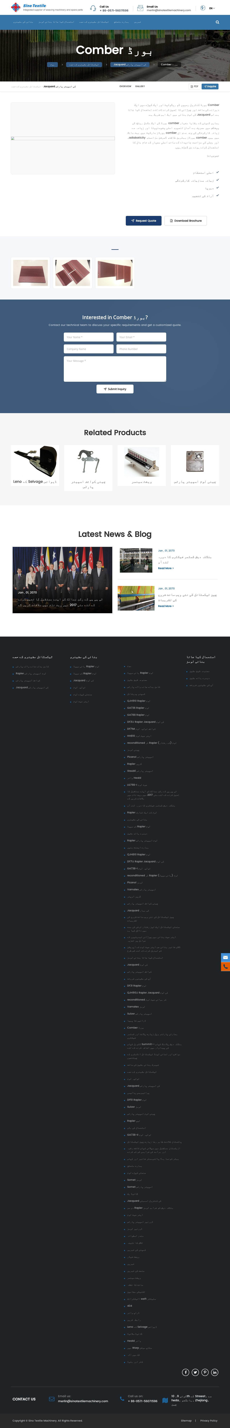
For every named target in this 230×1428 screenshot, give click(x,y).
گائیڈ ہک (132, 1194)
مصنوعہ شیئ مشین (137, 680)
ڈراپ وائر (133, 1313)
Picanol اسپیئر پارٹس (140, 757)
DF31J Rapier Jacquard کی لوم (145, 722)
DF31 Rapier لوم (136, 986)
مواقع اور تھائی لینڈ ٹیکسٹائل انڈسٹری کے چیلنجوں (153, 1056)
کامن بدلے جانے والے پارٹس (32, 666)
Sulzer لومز (134, 1107)
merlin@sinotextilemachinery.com (169, 10)
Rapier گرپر (134, 764)
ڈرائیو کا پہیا (136, 1021)
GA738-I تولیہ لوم (139, 868)
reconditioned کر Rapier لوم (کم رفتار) (152, 743)
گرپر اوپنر (134, 896)
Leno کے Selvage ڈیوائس (35, 481)
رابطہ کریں (134, 1320)
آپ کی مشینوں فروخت (139, 979)
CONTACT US (24, 1399)
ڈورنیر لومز (134, 1229)
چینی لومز (133, 750)
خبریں (137, 22)
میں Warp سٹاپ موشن (139, 1348)
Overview (125, 86)
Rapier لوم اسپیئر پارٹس (31, 673)
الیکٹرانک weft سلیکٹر (141, 1299)
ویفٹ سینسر (142, 481)
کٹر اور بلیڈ (135, 1362)
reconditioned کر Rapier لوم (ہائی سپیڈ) (152, 875)
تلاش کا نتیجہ (135, 1243)
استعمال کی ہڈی (136, 1128)
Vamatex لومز (136, 1007)
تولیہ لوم (79, 687)
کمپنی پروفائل (136, 694)
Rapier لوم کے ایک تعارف (142, 812)
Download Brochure (188, 221)
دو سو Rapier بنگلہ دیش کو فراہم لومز (150, 1208)
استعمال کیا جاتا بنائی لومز (56, 22)
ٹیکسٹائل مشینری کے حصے (94, 22)
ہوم (52, 64)
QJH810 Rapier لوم (138, 854)
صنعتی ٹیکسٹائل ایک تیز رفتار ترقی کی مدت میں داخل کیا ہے (153, 928)
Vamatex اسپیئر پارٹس (141, 889)
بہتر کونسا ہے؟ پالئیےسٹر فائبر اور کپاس (153, 1159)
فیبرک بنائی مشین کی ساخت (143, 1065)
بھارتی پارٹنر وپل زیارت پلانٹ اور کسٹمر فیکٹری (152, 1036)
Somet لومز (134, 1180)
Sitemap (186, 1421)
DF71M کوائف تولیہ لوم (141, 729)
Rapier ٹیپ (133, 1121)
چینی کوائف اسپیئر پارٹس (88, 484)
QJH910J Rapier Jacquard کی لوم (147, 993)
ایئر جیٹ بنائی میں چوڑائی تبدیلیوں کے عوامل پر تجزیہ (151, 939)
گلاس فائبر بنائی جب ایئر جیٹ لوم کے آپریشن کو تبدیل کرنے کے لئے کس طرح (153, 949)
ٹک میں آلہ (133, 1355)
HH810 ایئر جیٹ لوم (139, 736)
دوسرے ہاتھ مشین (137, 833)
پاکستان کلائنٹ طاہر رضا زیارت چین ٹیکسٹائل (154, 1142)
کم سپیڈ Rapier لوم (84, 673)
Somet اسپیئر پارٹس (140, 1187)
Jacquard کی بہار (138, 910)
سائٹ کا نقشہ (135, 1285)
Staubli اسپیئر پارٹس (140, 771)
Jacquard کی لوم (83, 680)
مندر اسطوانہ (135, 1236)
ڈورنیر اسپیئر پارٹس (140, 1222)
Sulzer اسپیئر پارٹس (139, 1014)
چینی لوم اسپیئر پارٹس (195, 481)
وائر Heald (134, 778)
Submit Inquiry (117, 389)
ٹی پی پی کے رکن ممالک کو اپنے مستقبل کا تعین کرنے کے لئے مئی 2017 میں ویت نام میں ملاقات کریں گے (60, 602)
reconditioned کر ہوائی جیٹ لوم (146, 1000)
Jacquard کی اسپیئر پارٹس (130, 64)
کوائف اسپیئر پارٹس (28, 680)
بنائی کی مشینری (23, 22)
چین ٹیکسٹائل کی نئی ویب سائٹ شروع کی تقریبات (187, 597)
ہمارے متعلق (121, 22)
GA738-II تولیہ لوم (139, 1135)
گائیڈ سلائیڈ (134, 1334)
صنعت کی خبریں (135, 1271)
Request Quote (146, 221)
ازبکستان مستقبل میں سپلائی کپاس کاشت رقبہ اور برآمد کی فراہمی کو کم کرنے (153, 1150)
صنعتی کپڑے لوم (82, 694)
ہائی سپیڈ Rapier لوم (86, 666)
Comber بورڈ (169, 64)
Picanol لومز (135, 882)
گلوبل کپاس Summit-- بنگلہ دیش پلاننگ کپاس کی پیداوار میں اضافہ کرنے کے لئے (154, 1046)
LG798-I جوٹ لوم (137, 785)
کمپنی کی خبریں (136, 1250)
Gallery (140, 86)
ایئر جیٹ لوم (81, 701)
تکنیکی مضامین (136, 1292)
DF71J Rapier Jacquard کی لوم (145, 861)
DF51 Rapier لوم (137, 1100)
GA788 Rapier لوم (138, 715)
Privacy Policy (208, 1421)
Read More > (166, 568)
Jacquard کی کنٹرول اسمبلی (144, 1201)
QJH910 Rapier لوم (138, 701)
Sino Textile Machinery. (42, 1421)
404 (129, 1306)
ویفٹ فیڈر (133, 1257)
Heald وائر (134, 1341)
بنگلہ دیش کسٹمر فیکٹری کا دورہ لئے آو (185, 559)
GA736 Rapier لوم (138, 708)
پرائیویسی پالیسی (138, 1093)
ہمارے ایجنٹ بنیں (138, 847)
